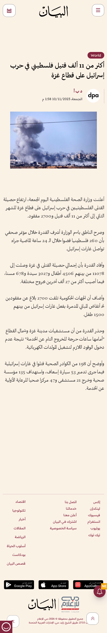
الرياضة (20, 537)
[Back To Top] (92, 618)
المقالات (20, 528)
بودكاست (19, 555)
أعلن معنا (70, 515)
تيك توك (94, 535)
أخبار (22, 519)
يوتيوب (95, 528)
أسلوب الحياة (16, 546)
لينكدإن (95, 508)
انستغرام (94, 521)
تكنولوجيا (19, 510)
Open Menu (98, 10)
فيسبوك (94, 515)
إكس (96, 502)
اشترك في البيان (65, 521)
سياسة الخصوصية (63, 528)
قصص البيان (16, 563)
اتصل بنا (71, 502)
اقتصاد (20, 502)
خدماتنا (71, 508)
